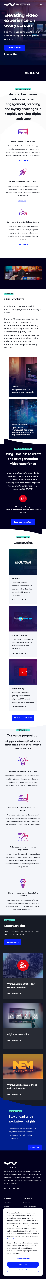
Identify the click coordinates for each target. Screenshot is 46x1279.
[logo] (10, 1165)
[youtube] (14, 1188)
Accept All (23, 1264)
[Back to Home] (17, 4)
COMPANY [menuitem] (8, 1198)
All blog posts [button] (13, 942)
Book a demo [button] (15, 48)
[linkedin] (5, 1188)
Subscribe (34, 1147)
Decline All (23, 1270)
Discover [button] (22, 160)
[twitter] (9, 1188)
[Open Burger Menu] (41, 4)
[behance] (17, 1188)
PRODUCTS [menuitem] (27, 1198)
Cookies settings (23, 1258)
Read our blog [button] (10, 54)
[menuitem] (7, 1203)
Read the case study (23, 522)
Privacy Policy (12, 1239)
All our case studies (23, 718)
